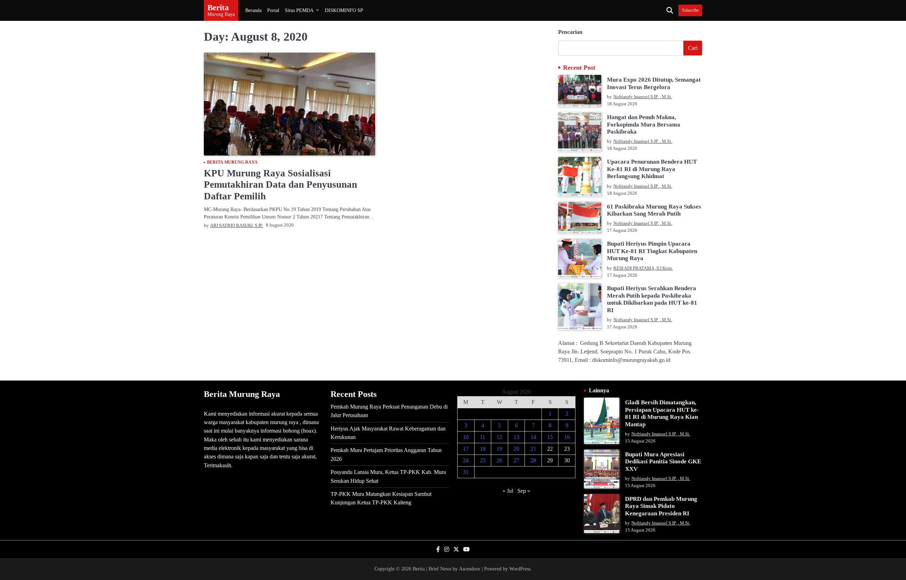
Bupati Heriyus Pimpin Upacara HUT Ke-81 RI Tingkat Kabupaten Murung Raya (652, 251)
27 (516, 460)
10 (466, 437)
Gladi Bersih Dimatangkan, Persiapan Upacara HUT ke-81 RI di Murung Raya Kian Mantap (662, 413)
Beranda (253, 10)
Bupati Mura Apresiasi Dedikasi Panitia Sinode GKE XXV (663, 461)
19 (499, 449)
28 (533, 460)
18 (483, 449)
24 (466, 460)
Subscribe (690, 10)
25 (483, 460)
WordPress (520, 569)
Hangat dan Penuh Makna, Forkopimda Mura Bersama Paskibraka (643, 124)
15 (550, 437)
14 (533, 437)
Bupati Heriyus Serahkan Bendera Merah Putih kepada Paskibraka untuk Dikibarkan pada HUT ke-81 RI (652, 299)
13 (516, 437)
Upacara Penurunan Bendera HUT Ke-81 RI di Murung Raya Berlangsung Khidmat (652, 169)
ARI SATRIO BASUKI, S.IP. (236, 225)
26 (499, 460)
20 (516, 449)
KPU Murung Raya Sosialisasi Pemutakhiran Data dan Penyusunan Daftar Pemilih (280, 184)
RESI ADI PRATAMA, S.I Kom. (643, 268)
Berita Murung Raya (232, 162)
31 (466, 472)
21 (533, 449)
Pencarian (570, 32)
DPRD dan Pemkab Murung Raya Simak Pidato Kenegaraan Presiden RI (661, 506)
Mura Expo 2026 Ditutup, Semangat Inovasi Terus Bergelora (654, 83)
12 (499, 437)
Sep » (523, 491)
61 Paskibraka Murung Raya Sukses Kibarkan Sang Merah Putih (654, 210)
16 (567, 437)
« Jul (508, 491)
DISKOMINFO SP (344, 10)
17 (466, 449)
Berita (218, 7)
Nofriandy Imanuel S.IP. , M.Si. (642, 96)
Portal (273, 10)
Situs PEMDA (299, 10)
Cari (693, 48)
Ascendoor (469, 569)
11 (482, 437)
